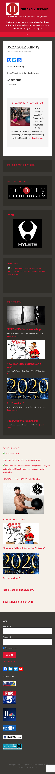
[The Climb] (27, 276)
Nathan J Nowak (27, 9)
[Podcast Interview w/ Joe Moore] (23, 513)
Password (7, 637)
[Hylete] (27, 233)
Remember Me (10, 648)
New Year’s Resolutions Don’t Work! (24, 548)
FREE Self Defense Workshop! (24, 329)
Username (7, 626)
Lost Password (9, 661)
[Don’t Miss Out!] (11, 453)
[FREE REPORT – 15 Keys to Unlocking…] (27, 472)
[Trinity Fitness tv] (27, 192)
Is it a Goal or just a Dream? (22, 420)
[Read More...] (37, 138)
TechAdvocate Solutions (27, 767)
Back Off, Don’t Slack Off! (18, 601)
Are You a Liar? (15, 403)
